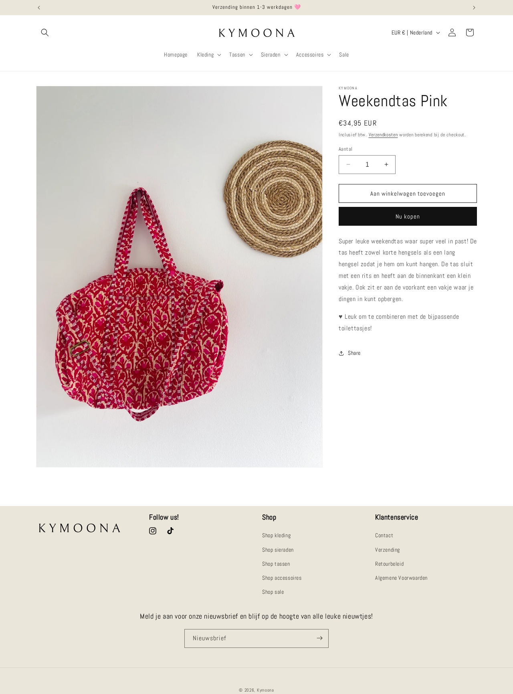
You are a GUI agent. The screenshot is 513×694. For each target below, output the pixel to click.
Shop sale (273, 591)
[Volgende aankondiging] (474, 7)
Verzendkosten (383, 135)
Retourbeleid (389, 563)
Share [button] (354, 352)
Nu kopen (408, 216)
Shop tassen (276, 563)
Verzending (387, 549)
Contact (384, 535)
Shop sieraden (278, 549)
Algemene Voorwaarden (401, 577)
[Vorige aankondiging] (39, 7)
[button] (45, 32)
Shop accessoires (282, 577)
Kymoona (265, 690)
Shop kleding (276, 535)
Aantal (345, 148)
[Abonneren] (319, 638)
